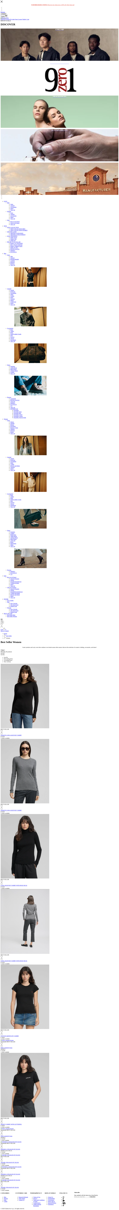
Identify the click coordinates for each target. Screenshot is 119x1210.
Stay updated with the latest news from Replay (86, 1195)
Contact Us (21, 1200)
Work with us (51, 1201)
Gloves (12, 338)
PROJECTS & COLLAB (13, 242)
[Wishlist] (2, 625)
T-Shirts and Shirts (15, 593)
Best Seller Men (11, 615)
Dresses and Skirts (15, 466)
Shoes (11, 208)
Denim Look (13, 606)
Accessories (13, 207)
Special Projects (52, 1203)
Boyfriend (13, 426)
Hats (11, 335)
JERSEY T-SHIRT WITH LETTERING (11, 1124)
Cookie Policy (37, 1203)
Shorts (12, 300)
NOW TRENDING (12, 236)
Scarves (12, 337)
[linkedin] (64, 1203)
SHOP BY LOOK (12, 231)
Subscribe (92, 1196)
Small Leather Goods (15, 334)
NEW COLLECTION (13, 227)
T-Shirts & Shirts (14, 583)
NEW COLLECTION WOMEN (18, 230)
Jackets (12, 290)
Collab (5, 1201)
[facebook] (63, 1199)
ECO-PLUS (13, 573)
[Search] (2, 622)
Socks (11, 303)
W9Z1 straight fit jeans (6, 1047)
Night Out (13, 240)
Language (3, 13)
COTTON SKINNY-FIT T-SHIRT (10, 1036)
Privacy (35, 1198)
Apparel (12, 205)
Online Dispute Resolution (37, 1205)
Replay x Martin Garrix (16, 246)
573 (11, 406)
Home (5, 633)
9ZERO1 (12, 250)
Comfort (12, 260)
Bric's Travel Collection (16, 245)
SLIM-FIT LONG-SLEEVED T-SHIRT (11, 735)
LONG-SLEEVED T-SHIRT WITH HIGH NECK (14, 885)
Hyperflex (16, 410)
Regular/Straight (14, 259)
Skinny (12, 422)
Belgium (3, 12)
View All (12, 210)
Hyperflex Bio (17, 413)
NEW (5, 226)
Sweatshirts (13, 293)
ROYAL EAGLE (14, 249)
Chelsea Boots (14, 370)
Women (9, 211)
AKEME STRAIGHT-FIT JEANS (10, 1162)
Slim (11, 256)
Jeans (11, 204)
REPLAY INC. (14, 247)
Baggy (12, 432)
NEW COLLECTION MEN (17, 229)
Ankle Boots (13, 368)
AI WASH (13, 398)
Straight (12, 423)
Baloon (12, 425)
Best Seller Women (12, 616)
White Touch (13, 237)
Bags (11, 329)
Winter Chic (13, 239)
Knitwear (12, 291)
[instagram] (63, 1197)
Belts (11, 332)
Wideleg (12, 429)
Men (8, 202)
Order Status (22, 1198)
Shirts (11, 294)
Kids (8, 220)
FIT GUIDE (10, 600)
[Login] (2, 627)
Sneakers (12, 366)
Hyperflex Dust (18, 411)
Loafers (12, 372)
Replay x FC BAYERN (16, 243)
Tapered (12, 258)
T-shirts (12, 296)
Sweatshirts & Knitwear (16, 592)
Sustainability (51, 1198)
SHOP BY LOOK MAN (16, 233)
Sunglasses (13, 340)
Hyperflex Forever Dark (20, 417)
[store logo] (5, 18)
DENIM (6, 599)
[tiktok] (63, 1205)
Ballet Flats (13, 535)
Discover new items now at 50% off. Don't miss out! (52, 5)
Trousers (12, 299)
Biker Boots (13, 369)
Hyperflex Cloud (18, 414)
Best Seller (9, 636)
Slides (11, 545)
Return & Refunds (23, 1197)
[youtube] (63, 1201)
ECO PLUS (13, 252)
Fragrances (51, 1204)
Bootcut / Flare (14, 427)
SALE (5, 201)
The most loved (14, 605)
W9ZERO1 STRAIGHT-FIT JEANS (10, 1149)
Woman (9, 607)
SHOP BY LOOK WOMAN (17, 234)
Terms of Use (36, 1197)
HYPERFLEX (14, 409)
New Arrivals (13, 603)
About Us (50, 1197)
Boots (11, 542)
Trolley (12, 331)
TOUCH (12, 401)
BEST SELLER (8, 613)
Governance (51, 1200)
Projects (9, 397)
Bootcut (12, 263)
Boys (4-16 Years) (15, 221)
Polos (11, 297)
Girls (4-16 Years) (14, 223)
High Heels (13, 543)
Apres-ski (12, 540)
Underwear (13, 301)
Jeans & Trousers (14, 578)
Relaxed (12, 262)
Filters (2, 650)
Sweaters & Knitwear (15, 581)
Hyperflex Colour (18, 416)
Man (8, 602)
